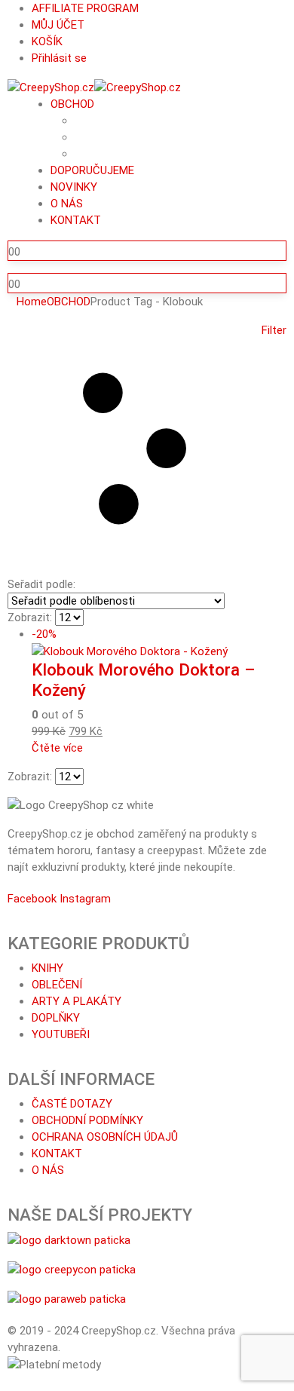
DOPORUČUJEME (92, 170)
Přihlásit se (59, 58)
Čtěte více (57, 748)
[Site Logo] (94, 86)
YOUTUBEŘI (61, 1034)
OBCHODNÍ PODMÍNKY (87, 1120)
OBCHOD (72, 104)
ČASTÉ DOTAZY (72, 1104)
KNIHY (47, 968)
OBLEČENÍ (57, 984)
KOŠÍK (47, 41)
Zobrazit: (30, 617)
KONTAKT (76, 220)
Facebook (32, 898)
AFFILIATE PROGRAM (85, 8)
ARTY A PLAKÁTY (76, 1001)
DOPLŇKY (56, 1018)
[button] (147, 449)
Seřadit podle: (41, 584)
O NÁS (67, 203)
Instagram (85, 898)
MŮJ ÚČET (58, 25)
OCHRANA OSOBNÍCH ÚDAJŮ (105, 1137)
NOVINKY (74, 187)
